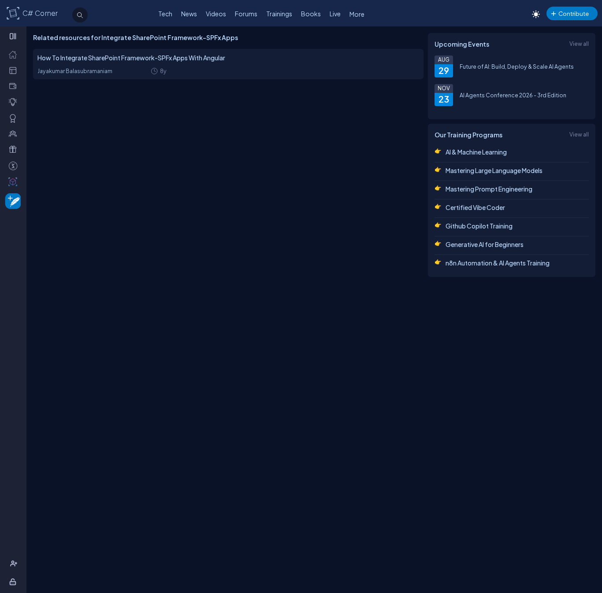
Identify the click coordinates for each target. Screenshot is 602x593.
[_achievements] (14, 118)
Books (311, 14)
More (356, 14)
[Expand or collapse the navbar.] (13, 36)
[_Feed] (14, 54)
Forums (246, 14)
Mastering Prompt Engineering (489, 189)
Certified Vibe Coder (475, 207)
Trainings (279, 14)
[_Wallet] (14, 85)
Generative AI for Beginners (485, 244)
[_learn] (14, 101)
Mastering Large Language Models (494, 170)
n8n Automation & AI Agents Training (498, 263)
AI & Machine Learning (476, 152)
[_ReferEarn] (14, 149)
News (189, 14)
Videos (216, 14)
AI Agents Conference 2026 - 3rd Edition (513, 95)
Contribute (573, 13)
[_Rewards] (14, 165)
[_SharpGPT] (14, 181)
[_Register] (14, 563)
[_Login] (14, 581)
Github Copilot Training (479, 226)
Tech (165, 14)
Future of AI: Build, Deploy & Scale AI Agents (517, 66)
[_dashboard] (14, 70)
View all (579, 43)
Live (335, 14)
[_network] (14, 133)
